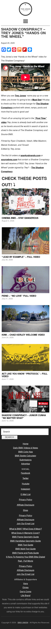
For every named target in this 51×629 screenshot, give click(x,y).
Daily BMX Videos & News (25, 447)
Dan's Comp (25, 591)
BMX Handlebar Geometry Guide (25, 540)
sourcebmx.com (9, 159)
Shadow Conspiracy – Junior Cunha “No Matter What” (24, 416)
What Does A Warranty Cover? (25, 532)
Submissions (25, 459)
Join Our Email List (25, 523)
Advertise (25, 463)
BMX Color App (25, 451)
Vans (25, 583)
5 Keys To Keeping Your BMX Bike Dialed (25, 556)
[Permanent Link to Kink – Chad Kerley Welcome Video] (25, 318)
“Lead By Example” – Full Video (21, 256)
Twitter (25, 478)
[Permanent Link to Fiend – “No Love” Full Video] (25, 279)
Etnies (26, 587)
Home (25, 443)
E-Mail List (25, 494)
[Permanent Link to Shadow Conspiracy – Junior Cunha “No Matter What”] (25, 399)
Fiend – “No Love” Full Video (19, 295)
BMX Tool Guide (25, 544)
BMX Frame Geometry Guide (25, 536)
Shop (25, 510)
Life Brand (25, 595)
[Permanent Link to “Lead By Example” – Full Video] (25, 240)
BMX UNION (25, 9)
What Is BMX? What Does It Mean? (25, 528)
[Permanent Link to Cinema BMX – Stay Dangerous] (25, 201)
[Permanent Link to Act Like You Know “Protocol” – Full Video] (25, 357)
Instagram (25, 488)
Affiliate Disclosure (25, 504)
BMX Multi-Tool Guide (25, 548)
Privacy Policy (25, 499)
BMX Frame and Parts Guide (25, 552)
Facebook (25, 472)
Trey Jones (20, 95)
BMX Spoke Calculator (25, 455)
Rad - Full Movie (25, 560)
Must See (36, 99)
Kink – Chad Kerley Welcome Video (23, 334)
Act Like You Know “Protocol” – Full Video (24, 375)
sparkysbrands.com (30, 155)
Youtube (25, 483)
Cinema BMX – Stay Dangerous (20, 217)
